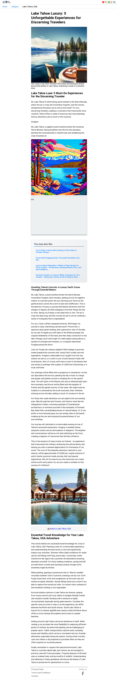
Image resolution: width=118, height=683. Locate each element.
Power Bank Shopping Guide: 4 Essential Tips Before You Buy (58, 259)
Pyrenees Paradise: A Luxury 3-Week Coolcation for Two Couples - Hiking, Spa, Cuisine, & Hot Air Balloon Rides (58, 276)
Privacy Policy (37, 669)
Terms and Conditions (40, 673)
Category (15, 7)
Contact (34, 676)
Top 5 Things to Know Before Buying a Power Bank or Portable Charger (56, 251)
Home (4, 7)
